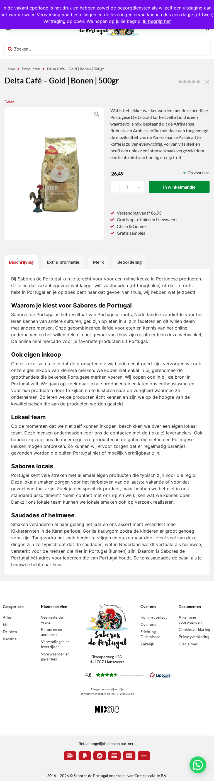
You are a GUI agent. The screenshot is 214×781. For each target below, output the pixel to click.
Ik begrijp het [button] (157, 21)
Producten (31, 68)
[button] (128, 675)
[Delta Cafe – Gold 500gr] (54, 173)
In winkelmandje (179, 186)
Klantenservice (54, 606)
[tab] (21, 262)
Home (9, 68)
